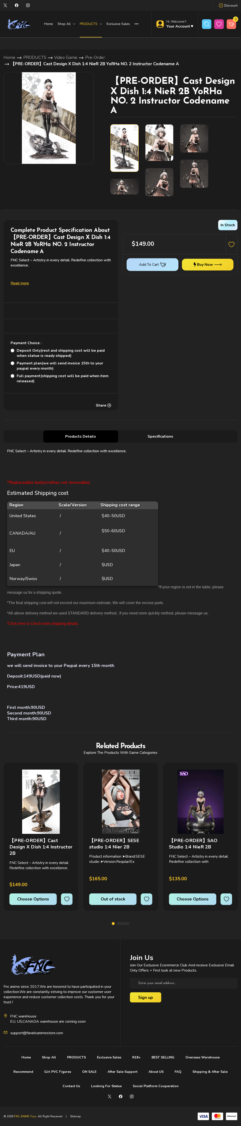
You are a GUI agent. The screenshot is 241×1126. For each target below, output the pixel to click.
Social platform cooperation (156, 1086)
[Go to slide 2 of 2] (123, 923)
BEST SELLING (163, 1057)
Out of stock (113, 899)
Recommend (23, 1071)
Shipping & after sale (210, 1071)
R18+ (136, 1057)
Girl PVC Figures (57, 1071)
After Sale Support (122, 1071)
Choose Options (33, 899)
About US (156, 1071)
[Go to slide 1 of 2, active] (113, 923)
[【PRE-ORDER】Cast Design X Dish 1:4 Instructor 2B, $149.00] (41, 802)
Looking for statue (106, 1086)
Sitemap (75, 1116)
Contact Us (71, 1086)
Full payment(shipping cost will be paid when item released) (62, 378)
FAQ (178, 1071)
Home (48, 24)
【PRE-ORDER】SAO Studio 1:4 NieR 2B (193, 843)
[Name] (68, 776)
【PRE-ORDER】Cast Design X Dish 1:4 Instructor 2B (40, 846)
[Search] (207, 24)
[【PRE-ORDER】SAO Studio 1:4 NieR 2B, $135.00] (200, 802)
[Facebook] (16, 5)
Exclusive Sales (118, 24)
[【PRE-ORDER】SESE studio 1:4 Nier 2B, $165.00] (120, 802)
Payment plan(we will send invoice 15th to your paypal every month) (60, 366)
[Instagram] (28, 5)
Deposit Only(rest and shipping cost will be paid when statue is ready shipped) (61, 353)
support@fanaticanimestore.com (36, 1033)
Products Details (80, 436)
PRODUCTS (76, 1057)
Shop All (49, 1057)
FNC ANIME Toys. (25, 1116)
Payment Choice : (26, 343)
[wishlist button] (219, 24)
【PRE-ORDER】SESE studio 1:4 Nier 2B (114, 843)
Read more (20, 283)
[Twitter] (5, 5)
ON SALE (89, 1071)
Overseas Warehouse (202, 1057)
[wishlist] (66, 899)
